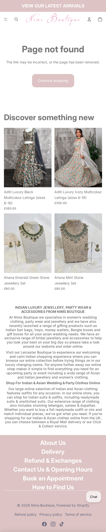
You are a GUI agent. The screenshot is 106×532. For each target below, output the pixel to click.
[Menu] (5, 19)
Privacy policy (50, 514)
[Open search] (16, 19)
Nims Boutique (42, 505)
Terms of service (78, 514)
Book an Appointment (53, 478)
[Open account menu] (89, 19)
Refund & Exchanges (53, 460)
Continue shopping (53, 80)
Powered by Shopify (72, 505)
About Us (53, 442)
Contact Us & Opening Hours (53, 469)
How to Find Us (53, 487)
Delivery (53, 451)
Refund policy (26, 514)
